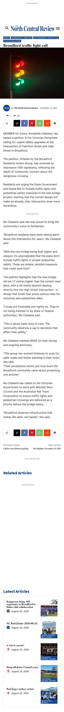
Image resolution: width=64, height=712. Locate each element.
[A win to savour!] (49, 651)
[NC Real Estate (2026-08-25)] (49, 629)
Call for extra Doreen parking (15, 448)
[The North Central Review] (7, 108)
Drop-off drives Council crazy (22, 667)
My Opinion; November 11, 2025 (47, 448)
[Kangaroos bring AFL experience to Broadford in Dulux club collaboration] (49, 608)
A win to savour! (15, 645)
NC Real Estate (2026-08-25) (22, 623)
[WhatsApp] (39, 123)
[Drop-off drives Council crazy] (49, 673)
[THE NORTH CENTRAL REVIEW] (33, 28)
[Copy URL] (17, 123)
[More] (54, 123)
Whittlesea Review (46, 702)
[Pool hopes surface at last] (49, 695)
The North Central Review (26, 108)
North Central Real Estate (48, 636)
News (6, 38)
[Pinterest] (32, 123)
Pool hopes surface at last (20, 689)
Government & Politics (46, 38)
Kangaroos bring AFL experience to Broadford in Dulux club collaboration (21, 604)
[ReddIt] (47, 123)
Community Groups (21, 38)
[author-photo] (9, 611)
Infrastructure (12, 41)
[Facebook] (24, 123)
